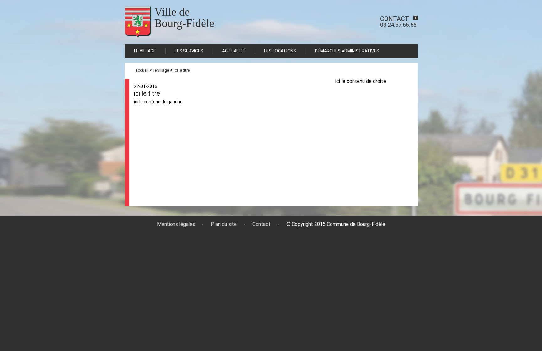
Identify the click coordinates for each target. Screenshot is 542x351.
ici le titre (182, 70)
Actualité (233, 50)
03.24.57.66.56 (398, 22)
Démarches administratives (347, 50)
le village (161, 70)
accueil (142, 70)
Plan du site (224, 224)
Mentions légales (176, 224)
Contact (261, 224)
